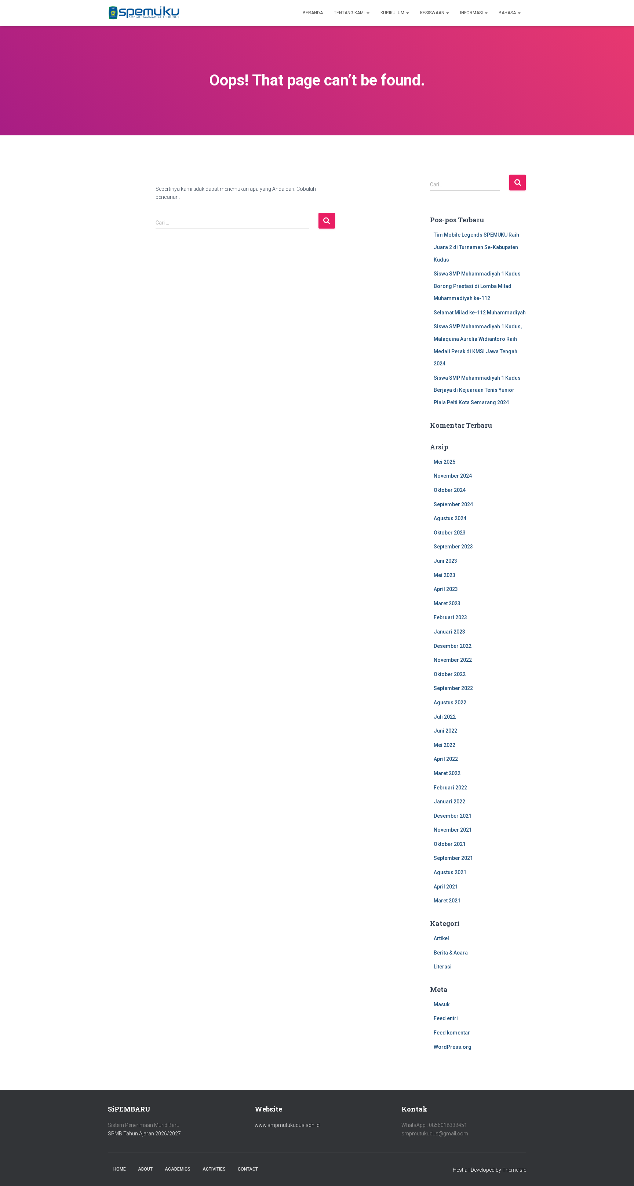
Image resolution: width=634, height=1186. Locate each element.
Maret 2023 (447, 603)
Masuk (441, 1004)
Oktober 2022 (450, 674)
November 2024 (453, 476)
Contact (248, 1169)
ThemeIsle (514, 1170)
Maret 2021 (447, 901)
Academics (177, 1169)
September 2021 (453, 858)
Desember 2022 (452, 646)
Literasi (443, 967)
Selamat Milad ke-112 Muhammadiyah (480, 312)
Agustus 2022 (450, 702)
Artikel (441, 938)
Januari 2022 (449, 801)
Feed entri (446, 1018)
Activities (214, 1169)
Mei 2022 (444, 745)
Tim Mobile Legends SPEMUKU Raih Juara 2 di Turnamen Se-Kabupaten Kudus (476, 247)
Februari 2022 (450, 788)
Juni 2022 (445, 731)
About (145, 1169)
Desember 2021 (452, 816)
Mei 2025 (444, 462)
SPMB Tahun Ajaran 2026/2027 (144, 1133)
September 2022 (453, 688)
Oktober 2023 (450, 533)
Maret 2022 (447, 773)
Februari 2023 (450, 617)
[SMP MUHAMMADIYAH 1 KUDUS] (144, 13)
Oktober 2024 (450, 490)
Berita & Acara (451, 953)
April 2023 (446, 589)
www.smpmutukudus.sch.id (287, 1125)
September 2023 (453, 547)
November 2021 (453, 830)
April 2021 (446, 887)
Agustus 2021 (450, 872)
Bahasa (508, 12)
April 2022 (446, 759)
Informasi (472, 12)
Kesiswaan (432, 12)
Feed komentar (452, 1033)
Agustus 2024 (450, 518)
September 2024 (453, 504)
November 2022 (453, 660)
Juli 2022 (445, 717)
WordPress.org (452, 1047)
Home (119, 1169)
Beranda (313, 12)
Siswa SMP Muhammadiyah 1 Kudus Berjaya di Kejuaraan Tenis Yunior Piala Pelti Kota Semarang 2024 (477, 390)
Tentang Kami (350, 12)
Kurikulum (392, 12)
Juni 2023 (445, 561)
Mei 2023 (444, 575)
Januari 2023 (449, 632)
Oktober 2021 (450, 844)
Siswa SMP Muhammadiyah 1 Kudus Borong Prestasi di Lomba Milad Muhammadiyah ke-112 (477, 286)
